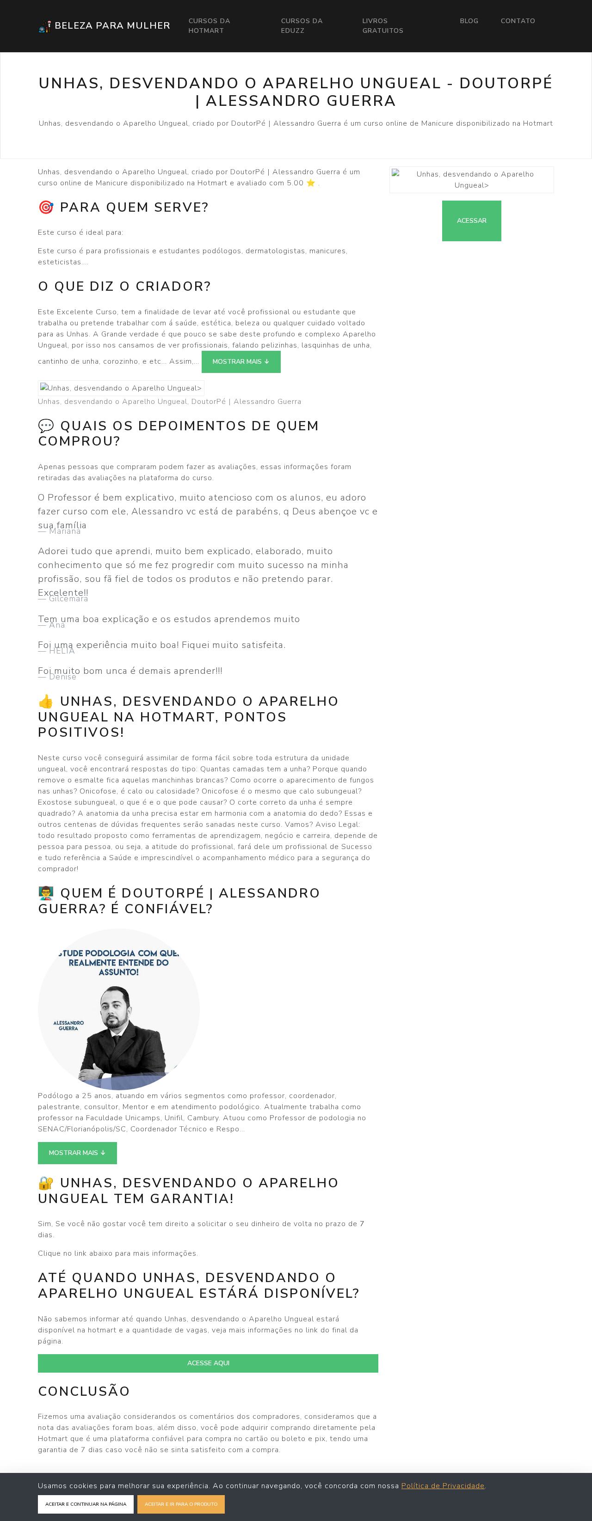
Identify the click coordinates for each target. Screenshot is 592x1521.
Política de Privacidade (443, 1486)
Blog (469, 21)
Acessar (472, 220)
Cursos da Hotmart (209, 26)
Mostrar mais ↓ (241, 361)
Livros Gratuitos (383, 26)
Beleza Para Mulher (111, 25)
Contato (518, 21)
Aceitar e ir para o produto (181, 1504)
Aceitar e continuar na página (85, 1504)
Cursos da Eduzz (302, 26)
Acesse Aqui (208, 1363)
